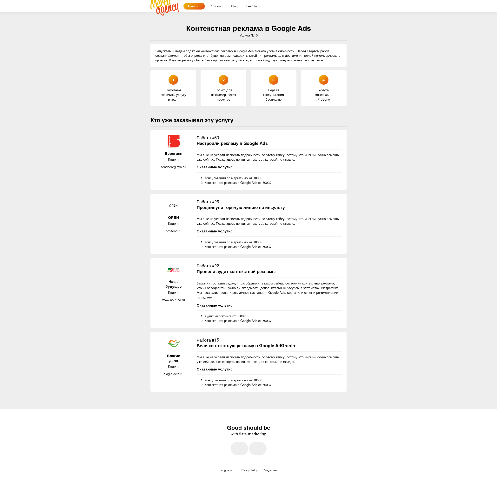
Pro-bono (216, 6)
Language (226, 470)
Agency (193, 6)
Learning (252, 6)
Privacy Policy (249, 470)
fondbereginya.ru (173, 166)
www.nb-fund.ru (173, 299)
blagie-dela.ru (173, 373)
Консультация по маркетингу (226, 177)
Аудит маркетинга (218, 315)
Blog (234, 6)
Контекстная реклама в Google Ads (231, 182)
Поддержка (270, 470)
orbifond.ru (173, 230)
